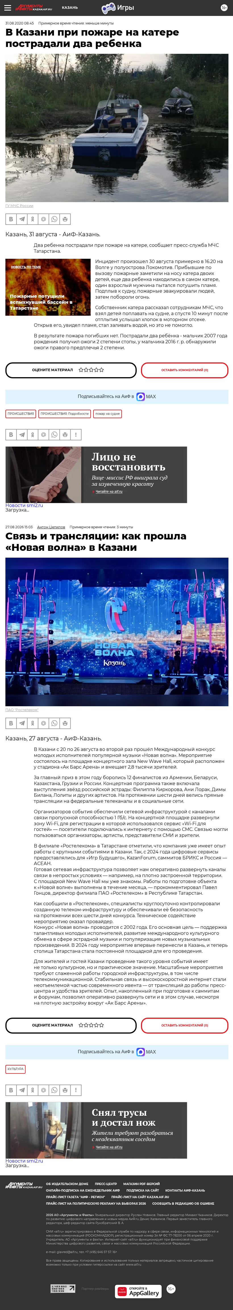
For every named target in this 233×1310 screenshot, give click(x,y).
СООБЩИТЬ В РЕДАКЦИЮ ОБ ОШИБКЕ (183, 1204)
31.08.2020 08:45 (19, 23)
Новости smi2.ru (24, 505)
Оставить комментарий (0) (184, 370)
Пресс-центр (106, 1184)
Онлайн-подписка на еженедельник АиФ (83, 1190)
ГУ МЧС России (19, 206)
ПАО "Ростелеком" (21, 710)
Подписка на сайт (142, 1190)
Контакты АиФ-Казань (185, 1190)
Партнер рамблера (95, 1288)
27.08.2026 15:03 (19, 527)
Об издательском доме (67, 1184)
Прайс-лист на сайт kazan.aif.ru (140, 1197)
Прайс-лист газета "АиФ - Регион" (75, 1197)
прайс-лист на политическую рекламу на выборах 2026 (96, 1204)
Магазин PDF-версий (141, 1184)
